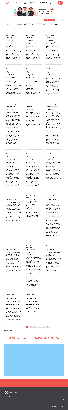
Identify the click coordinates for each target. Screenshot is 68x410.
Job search (60, 3)
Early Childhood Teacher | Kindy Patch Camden (32, 196)
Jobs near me (59, 19)
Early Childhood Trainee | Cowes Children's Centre (32, 246)
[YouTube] (7, 396)
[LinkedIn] (5, 396)
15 (45, 326)
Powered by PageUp (8, 330)
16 (47, 326)
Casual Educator (49, 69)
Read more (9, 62)
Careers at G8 (31, 2)
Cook (47, 245)
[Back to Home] (11, 392)
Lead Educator (9, 154)
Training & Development (42, 2)
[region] (34, 180)
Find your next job (50, 19)
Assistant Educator (10, 35)
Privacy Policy (61, 400)
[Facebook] (10, 396)
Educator (8, 69)
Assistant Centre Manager (11, 104)
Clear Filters (60, 27)
